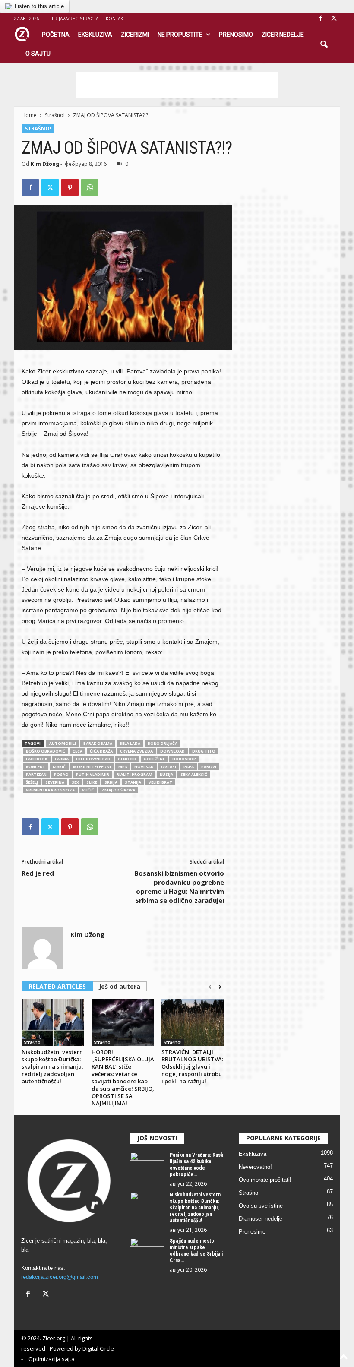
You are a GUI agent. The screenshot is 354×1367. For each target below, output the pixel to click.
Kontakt (115, 19)
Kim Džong (45, 164)
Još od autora (119, 986)
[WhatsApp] (89, 187)
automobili (62, 743)
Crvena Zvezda (136, 751)
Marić (59, 766)
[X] (334, 19)
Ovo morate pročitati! (265, 1180)
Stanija (133, 782)
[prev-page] (210, 987)
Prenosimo (236, 34)
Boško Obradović (45, 751)
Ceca (77, 751)
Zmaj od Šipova (118, 790)
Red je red (38, 873)
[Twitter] (50, 187)
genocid (127, 759)
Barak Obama (97, 743)
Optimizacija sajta (51, 1359)
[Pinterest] (70, 187)
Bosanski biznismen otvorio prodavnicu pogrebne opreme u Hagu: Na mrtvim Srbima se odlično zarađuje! (179, 887)
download (172, 751)
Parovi (208, 766)
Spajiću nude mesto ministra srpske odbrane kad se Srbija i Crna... (196, 1250)
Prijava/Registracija (75, 19)
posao (61, 774)
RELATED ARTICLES (57, 986)
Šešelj (32, 782)
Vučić (88, 790)
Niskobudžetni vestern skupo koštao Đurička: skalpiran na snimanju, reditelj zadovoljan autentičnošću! (52, 1066)
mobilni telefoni (92, 766)
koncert (35, 766)
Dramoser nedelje (260, 1218)
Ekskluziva (95, 34)
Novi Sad (144, 766)
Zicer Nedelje (283, 34)
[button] (323, 44)
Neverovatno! (255, 1167)
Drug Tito (203, 751)
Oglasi (168, 766)
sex (75, 782)
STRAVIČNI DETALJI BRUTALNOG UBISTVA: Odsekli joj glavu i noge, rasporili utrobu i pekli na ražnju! (192, 1066)
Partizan (36, 774)
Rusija (166, 774)
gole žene (154, 759)
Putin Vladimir (92, 774)
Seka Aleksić (193, 774)
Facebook (36, 759)
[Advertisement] (177, 85)
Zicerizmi (135, 34)
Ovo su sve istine (261, 1205)
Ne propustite (180, 34)
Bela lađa (130, 743)
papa (188, 766)
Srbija (110, 782)
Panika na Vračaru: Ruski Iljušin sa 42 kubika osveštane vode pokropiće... (197, 1164)
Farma (62, 759)
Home (29, 115)
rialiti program (134, 774)
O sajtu (38, 53)
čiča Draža (101, 751)
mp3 (122, 766)
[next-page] (220, 987)
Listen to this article (39, 6)
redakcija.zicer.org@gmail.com (59, 1277)
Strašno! (55, 115)
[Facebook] (320, 19)
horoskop (184, 759)
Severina (54, 782)
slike (91, 782)
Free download (93, 759)
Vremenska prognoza (50, 790)
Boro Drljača (162, 743)
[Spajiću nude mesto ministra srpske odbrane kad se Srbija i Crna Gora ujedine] (147, 1251)
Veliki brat (160, 782)
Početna (56, 34)
